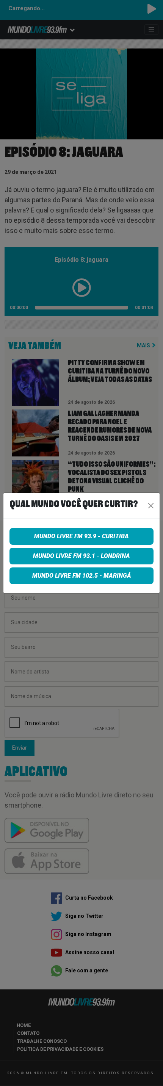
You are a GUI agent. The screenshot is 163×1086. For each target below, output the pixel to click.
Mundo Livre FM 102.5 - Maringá (81, 575)
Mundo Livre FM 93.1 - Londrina (81, 555)
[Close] (151, 505)
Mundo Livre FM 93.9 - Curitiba (81, 536)
